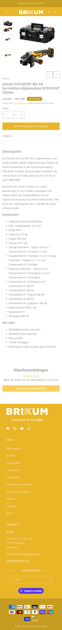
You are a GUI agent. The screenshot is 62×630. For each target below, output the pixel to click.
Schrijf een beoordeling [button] (31, 388)
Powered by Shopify (38, 626)
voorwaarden (13, 470)
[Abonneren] (49, 579)
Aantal (5, 108)
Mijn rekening (13, 448)
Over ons (11, 506)
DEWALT (6, 79)
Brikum (26, 626)
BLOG (9, 513)
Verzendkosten (20, 103)
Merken (10, 498)
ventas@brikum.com (17, 560)
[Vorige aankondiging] (5, 3)
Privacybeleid (13, 462)
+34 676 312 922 (29, 553)
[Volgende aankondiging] (56, 3)
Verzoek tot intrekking (18, 491)
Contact (10, 455)
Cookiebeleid (13, 477)
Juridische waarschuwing (19, 484)
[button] (6, 12)
